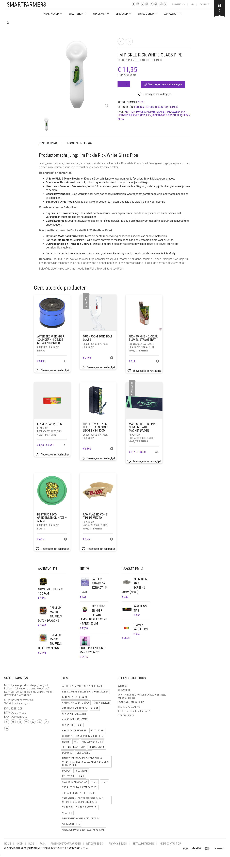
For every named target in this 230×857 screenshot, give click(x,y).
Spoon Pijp (174, 115)
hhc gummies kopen (92, 741)
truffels (67, 807)
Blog (31, 843)
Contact (204, 4)
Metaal (41, 350)
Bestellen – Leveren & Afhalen (134, 711)
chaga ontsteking (72, 725)
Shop (19, 843)
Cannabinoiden (101, 702)
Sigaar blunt (148, 347)
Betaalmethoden (143, 843)
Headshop (145, 60)
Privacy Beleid (118, 843)
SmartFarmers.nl (39, 848)
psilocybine (81, 770)
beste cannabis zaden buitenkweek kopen (85, 691)
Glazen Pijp (178, 111)
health (66, 741)
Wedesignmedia (78, 848)
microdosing (83, 752)
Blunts (132, 344)
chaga (94, 708)
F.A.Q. (42, 843)
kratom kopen (97, 747)
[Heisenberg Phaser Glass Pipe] (121, 41)
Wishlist (177, 4)
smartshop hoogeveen (74, 781)
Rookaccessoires (46, 431)
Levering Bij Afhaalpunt (131, 702)
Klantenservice (126, 715)
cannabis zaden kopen (74, 708)
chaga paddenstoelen (74, 730)
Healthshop (51, 13)
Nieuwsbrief (124, 690)
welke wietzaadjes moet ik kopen (80, 818)
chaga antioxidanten (74, 714)
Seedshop (122, 13)
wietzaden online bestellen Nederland (83, 829)
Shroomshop (146, 13)
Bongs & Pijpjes (127, 60)
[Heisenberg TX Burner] (129, 41)
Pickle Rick (138, 115)
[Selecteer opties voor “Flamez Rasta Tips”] (65, 445)
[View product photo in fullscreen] (106, 106)
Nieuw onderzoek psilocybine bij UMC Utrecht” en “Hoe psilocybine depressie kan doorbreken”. (85, 761)
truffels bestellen (86, 807)
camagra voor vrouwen (75, 702)
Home (7, 843)
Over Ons (122, 686)
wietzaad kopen (71, 824)
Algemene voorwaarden (66, 843)
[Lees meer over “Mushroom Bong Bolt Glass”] (111, 358)
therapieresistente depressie (78, 793)
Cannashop (171, 13)
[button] (157, 361)
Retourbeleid (94, 843)
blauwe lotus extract (74, 697)
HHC (76, 741)
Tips (59, 431)
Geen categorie (145, 344)
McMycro (67, 752)
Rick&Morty (159, 115)
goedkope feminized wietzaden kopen (82, 736)
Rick (148, 115)
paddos (66, 770)
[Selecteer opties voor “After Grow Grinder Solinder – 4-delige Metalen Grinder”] (65, 361)
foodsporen (97, 730)
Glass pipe (163, 111)
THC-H (94, 781)
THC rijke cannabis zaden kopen (79, 787)
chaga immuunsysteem (74, 719)
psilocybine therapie (73, 776)
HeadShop (99, 13)
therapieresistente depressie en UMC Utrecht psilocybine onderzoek (82, 800)
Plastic (41, 528)
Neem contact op (170, 843)
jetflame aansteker (73, 747)
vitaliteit (67, 813)
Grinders (42, 347)
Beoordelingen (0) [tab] (79, 143)
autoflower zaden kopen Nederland (82, 686)
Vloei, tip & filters (138, 350)
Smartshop (76, 13)
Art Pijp (130, 111)
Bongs (86, 344)
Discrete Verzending (129, 706)
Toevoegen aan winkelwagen (165, 84)
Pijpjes (157, 60)
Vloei (151, 438)
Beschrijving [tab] (48, 143)
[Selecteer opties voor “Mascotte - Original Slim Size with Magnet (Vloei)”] (157, 452)
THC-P (104, 781)
